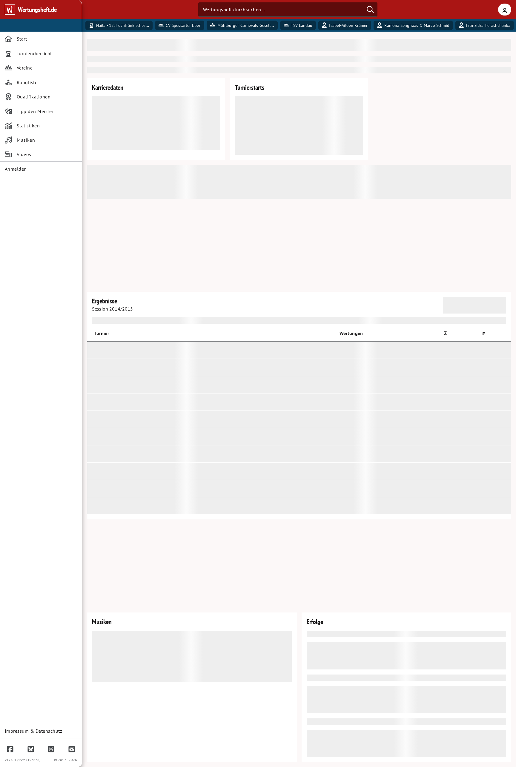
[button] (448, 333)
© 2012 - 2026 (65, 759)
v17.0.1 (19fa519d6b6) (22, 759)
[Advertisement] (299, 245)
